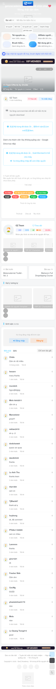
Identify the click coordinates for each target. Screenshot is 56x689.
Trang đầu (8, 89)
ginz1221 (13, 558)
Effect (35, 89)
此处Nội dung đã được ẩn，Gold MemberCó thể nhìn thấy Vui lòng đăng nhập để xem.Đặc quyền (29, 156)
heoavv (12, 371)
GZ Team (13, 97)
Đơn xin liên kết (11, 655)
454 (39, 230)
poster (36, 27)
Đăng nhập (20, 340)
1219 (27, 230)
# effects (24, 197)
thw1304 (13, 486)
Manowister (14, 414)
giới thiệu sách (27, 30)
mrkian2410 (14, 429)
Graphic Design (44, 27)
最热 (15, 350)
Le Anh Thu (14, 472)
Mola (11, 616)
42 (33, 230)
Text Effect (42, 193)
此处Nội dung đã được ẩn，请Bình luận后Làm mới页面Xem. (29, 128)
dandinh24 (14, 458)
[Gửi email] (37, 667)
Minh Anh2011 (15, 400)
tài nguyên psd (27, 27)
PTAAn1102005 (16, 530)
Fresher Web (14, 573)
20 (40, 69)
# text (15, 197)
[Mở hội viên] (52, 660)
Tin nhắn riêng (46, 99)
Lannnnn (13, 544)
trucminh (13, 386)
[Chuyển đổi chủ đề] (52, 672)
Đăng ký (39, 340)
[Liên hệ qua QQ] (25, 667)
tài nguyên (9, 27)
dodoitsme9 (14, 443)
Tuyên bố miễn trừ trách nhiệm (30, 655)
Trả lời (24, 365)
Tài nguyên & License (23, 89)
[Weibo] (31, 667)
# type (33, 197)
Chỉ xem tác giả (44, 350)
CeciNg (12, 587)
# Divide (43, 197)
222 (19, 230)
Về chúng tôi (33, 657)
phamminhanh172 (17, 602)
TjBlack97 (13, 501)
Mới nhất (7, 350)
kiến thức (17, 27)
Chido (12, 357)
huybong (13, 515)
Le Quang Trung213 (18, 630)
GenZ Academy (23, 661)
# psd (7, 197)
